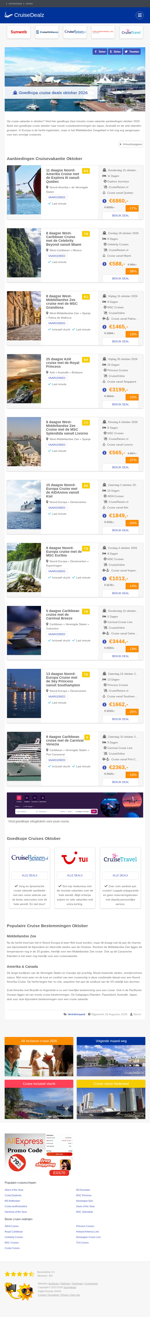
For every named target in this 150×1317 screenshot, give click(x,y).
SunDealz (53, 1283)
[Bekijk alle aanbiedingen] (18, 31)
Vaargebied (56, 197)
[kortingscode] (39, 1152)
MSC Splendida (84, 1212)
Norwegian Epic (84, 1201)
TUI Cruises (82, 1242)
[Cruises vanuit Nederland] (111, 1103)
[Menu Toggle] (140, 15)
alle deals (29, 875)
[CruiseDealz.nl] (20, 1274)
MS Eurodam (83, 1190)
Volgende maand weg (111, 1041)
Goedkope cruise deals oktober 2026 (53, 92)
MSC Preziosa (83, 1195)
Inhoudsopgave (132, 144)
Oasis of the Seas (85, 1206)
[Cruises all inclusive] (39, 1060)
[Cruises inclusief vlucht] (39, 1103)
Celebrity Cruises (14, 1237)
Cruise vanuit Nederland (111, 1084)
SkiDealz (65, 1283)
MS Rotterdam (12, 1201)
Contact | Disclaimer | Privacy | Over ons (59, 1295)
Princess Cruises (85, 1226)
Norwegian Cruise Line (88, 1237)
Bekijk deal (120, 215)
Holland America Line (87, 1231)
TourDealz (77, 1283)
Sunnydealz (69, 1287)
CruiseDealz (91, 1283)
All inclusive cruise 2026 (39, 1041)
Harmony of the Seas (16, 1212)
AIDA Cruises (12, 1226)
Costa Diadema (13, 1195)
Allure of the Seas (14, 1190)
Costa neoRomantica (16, 1206)
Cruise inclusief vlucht (39, 1084)
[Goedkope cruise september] (111, 1060)
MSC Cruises (12, 1242)
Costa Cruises (12, 1248)
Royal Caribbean (14, 1231)
